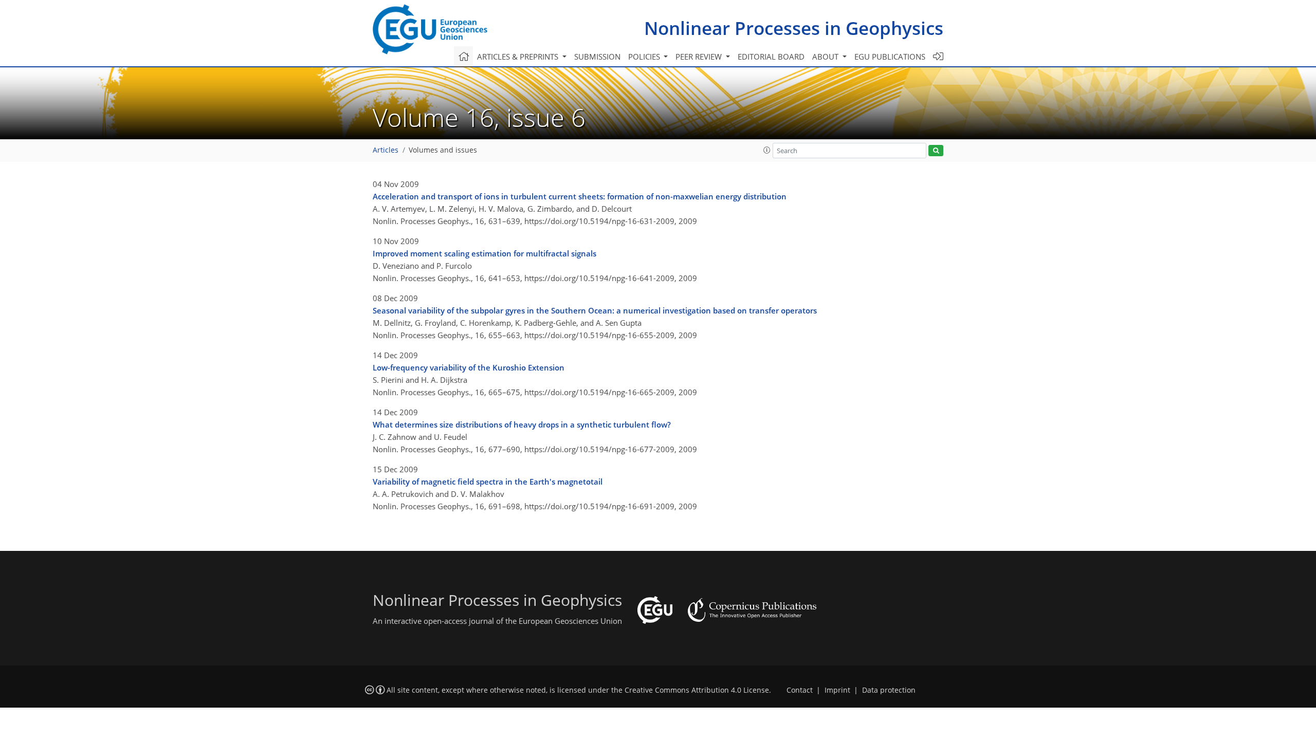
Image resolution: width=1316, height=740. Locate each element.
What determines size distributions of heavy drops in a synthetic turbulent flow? (522, 424)
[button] (767, 150)
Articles (385, 150)
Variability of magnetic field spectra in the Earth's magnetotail (487, 481)
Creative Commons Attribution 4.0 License (697, 690)
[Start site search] (935, 151)
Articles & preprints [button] (518, 56)
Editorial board (771, 56)
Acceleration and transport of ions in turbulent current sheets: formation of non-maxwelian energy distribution (580, 196)
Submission (597, 56)
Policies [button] (645, 56)
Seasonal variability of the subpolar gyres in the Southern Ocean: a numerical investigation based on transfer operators (595, 310)
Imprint (837, 690)
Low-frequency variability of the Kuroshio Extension (468, 367)
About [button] (826, 56)
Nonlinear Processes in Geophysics (793, 28)
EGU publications (889, 56)
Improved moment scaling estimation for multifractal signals (484, 253)
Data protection (889, 690)
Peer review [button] (699, 56)
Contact (800, 690)
